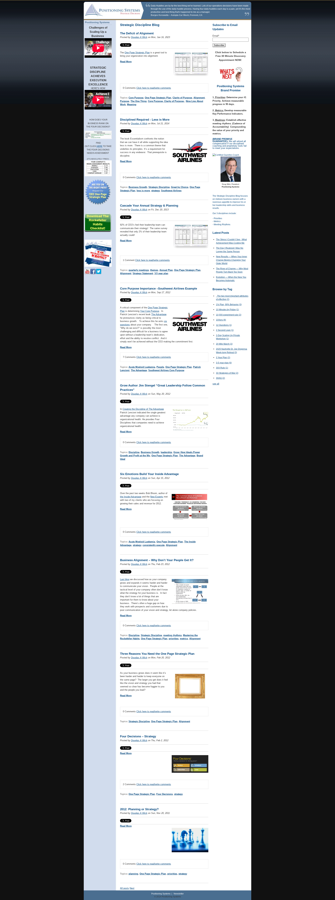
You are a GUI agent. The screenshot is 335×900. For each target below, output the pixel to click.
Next (132, 888)
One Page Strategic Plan (137, 52)
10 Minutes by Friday (227, 309)
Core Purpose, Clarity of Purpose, (166, 101)
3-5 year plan (161, 273)
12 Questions (224, 325)
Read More (126, 61)
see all (216, 383)
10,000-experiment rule (228, 315)
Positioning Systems (160, 894)
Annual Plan (166, 270)
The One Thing (139, 101)
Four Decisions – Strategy (138, 736)
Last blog (124, 579)
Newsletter (179, 894)
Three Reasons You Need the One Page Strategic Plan (157, 653)
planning (133, 873)
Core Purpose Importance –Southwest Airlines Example (158, 288)
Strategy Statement (143, 273)
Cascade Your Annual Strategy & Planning (149, 205)
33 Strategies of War (227, 373)
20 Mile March (224, 344)
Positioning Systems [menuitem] (97, 22)
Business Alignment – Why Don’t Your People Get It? (156, 560)
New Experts (156, 496)
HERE (99, 146)
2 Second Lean (225, 330)
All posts (124, 888)
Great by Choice (179, 187)
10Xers (221, 320)
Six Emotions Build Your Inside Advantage (149, 474)
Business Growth (138, 187)
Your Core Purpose (149, 311)
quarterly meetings (139, 270)
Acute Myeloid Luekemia (142, 367)
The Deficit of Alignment (137, 33)
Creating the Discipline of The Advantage (143, 409)
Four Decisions (164, 794)
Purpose (124, 101)
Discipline (134, 452)
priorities (173, 638)
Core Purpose (136, 97)
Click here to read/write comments (153, 88)
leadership (166, 452)
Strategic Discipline (159, 187)
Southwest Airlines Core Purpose (166, 370)
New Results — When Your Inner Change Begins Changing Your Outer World (231, 260)
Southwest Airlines (171, 190)
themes (154, 270)
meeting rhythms (172, 635)
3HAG (220, 378)
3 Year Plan (223, 357)
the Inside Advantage (130, 496)
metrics (184, 638)
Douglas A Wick (139, 37)
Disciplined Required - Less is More (144, 119)
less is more (143, 190)
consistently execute (154, 545)
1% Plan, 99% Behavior (229, 304)
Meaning (131, 104)
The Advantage (158, 314)
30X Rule (222, 368)
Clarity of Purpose (182, 97)
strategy (155, 190)
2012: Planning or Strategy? (139, 809)
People (160, 367)
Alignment (199, 97)
